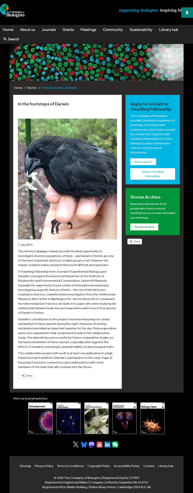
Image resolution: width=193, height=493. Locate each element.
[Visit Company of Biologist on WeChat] (115, 446)
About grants (143, 162)
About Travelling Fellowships (153, 173)
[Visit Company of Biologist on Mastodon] (92, 445)
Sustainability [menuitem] (141, 29)
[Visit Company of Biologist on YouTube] (99, 445)
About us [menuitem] (27, 29)
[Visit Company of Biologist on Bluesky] (84, 445)
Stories (32, 88)
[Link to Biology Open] (152, 418)
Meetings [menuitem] (88, 29)
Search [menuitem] (13, 39)
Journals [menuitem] (49, 29)
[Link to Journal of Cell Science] (68, 418)
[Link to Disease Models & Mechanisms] (124, 418)
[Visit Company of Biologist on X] (75, 444)
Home (18, 88)
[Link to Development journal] (40, 418)
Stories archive (144, 227)
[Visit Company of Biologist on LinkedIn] (107, 445)
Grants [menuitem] (68, 29)
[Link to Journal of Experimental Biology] (96, 418)
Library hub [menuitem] (168, 29)
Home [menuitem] (8, 29)
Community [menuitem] (113, 29)
